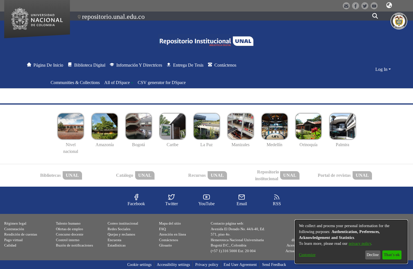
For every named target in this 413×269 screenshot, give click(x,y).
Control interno (68, 240)
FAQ (162, 229)
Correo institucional (123, 223)
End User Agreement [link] (240, 265)
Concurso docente (69, 234)
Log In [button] (382, 69)
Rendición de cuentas (20, 234)
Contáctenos (168, 240)
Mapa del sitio (170, 223)
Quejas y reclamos (121, 234)
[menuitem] (118, 82)
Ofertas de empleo (69, 229)
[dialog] (351, 241)
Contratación (14, 229)
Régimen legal (15, 223)
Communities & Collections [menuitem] (75, 82)
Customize (307, 255)
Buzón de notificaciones (74, 245)
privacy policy (360, 243)
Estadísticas (117, 245)
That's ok (392, 255)
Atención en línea (172, 234)
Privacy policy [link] (206, 265)
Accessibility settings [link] (173, 265)
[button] (389, 5)
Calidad (10, 245)
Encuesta (114, 240)
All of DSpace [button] (117, 82)
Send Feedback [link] (274, 265)
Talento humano (68, 223)
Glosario (165, 245)
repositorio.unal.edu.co (113, 16)
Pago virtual (13, 240)
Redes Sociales (119, 229)
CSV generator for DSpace (162, 82)
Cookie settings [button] (139, 265)
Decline (373, 255)
